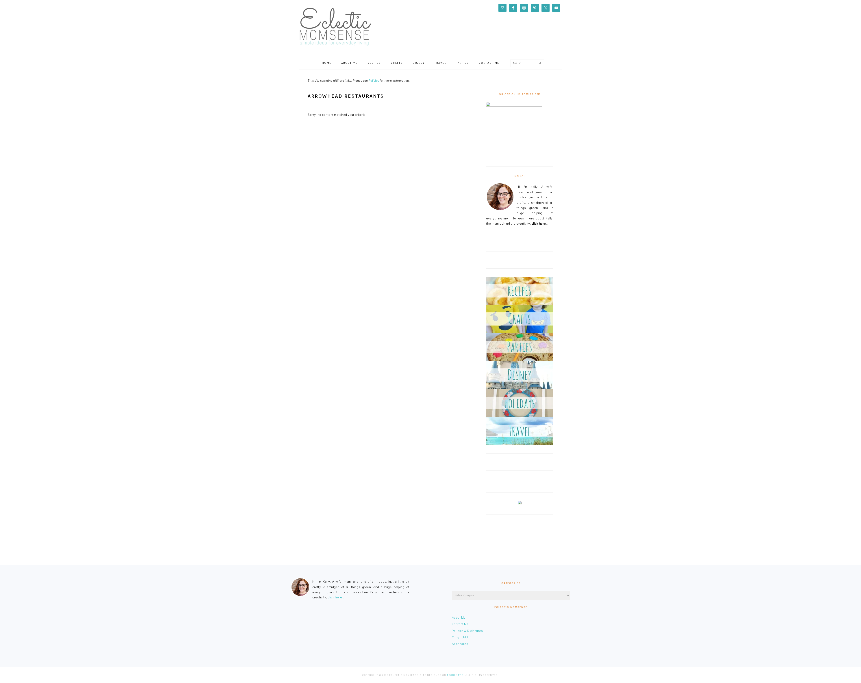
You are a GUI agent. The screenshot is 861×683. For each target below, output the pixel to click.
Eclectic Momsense (335, 27)
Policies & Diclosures (467, 631)
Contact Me (460, 624)
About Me (459, 617)
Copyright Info (462, 637)
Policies (374, 80)
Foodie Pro (455, 675)
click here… (336, 597)
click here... (540, 223)
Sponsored (460, 644)
